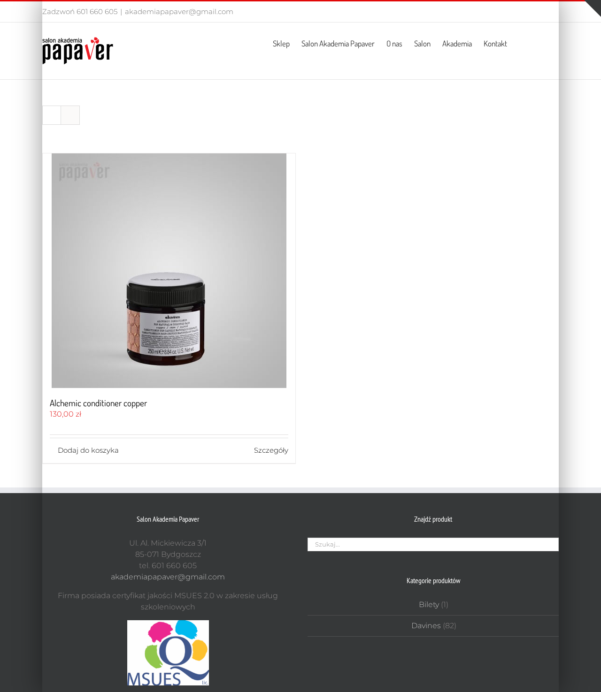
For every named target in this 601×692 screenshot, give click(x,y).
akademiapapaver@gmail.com (179, 11)
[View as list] (70, 115)
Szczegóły (271, 450)
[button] (544, 43)
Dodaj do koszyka (88, 450)
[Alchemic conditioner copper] (169, 270)
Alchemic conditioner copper (98, 403)
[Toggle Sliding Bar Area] (592, 8)
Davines (426, 625)
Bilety (429, 604)
